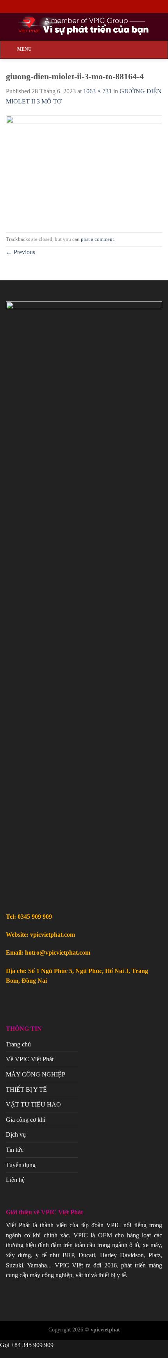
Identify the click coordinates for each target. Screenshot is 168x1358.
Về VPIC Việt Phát (30, 1059)
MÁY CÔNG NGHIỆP (35, 1074)
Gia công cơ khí (25, 1119)
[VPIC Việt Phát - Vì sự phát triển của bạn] (84, 26)
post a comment (97, 239)
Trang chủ (18, 1044)
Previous (20, 252)
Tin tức (14, 1149)
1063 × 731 (97, 91)
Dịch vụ (16, 1134)
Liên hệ (15, 1179)
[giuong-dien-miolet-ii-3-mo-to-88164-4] (84, 168)
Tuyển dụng (21, 1165)
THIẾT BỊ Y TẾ (26, 1089)
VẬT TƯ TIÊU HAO (33, 1104)
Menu (24, 49)
